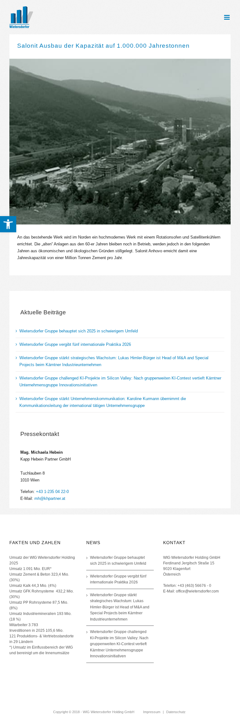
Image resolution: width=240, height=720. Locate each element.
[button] (8, 224)
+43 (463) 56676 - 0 (194, 585)
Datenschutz (176, 712)
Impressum (151, 712)
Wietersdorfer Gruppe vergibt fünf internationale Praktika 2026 (75, 344)
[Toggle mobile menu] (227, 17)
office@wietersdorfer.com (197, 591)
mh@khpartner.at (49, 498)
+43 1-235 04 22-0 (52, 491)
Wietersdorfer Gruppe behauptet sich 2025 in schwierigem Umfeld (78, 331)
